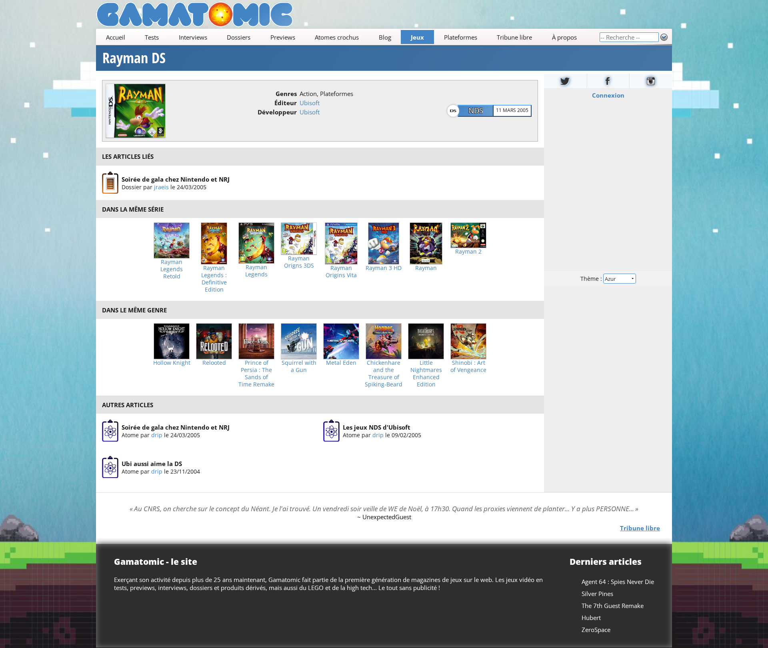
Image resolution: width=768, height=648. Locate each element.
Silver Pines (597, 594)
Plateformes (460, 37)
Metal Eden (341, 362)
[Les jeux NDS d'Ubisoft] (331, 431)
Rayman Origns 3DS (299, 262)
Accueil (115, 37)
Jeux (417, 37)
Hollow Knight (171, 362)
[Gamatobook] (608, 81)
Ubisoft (310, 103)
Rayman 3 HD (384, 268)
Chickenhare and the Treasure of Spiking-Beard (383, 373)
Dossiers (238, 37)
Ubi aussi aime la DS (152, 464)
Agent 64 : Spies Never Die (618, 582)
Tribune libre (514, 37)
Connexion (608, 95)
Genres (286, 94)
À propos (564, 37)
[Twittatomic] (565, 81)
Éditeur (285, 103)
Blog (385, 37)
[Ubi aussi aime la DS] (110, 467)
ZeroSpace (596, 630)
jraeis (161, 186)
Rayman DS (134, 58)
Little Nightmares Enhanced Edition (426, 373)
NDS (475, 110)
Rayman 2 (468, 251)
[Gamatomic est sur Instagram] (651, 81)
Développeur (277, 112)
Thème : (592, 278)
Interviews (193, 37)
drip (156, 435)
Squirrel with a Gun (299, 366)
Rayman (426, 268)
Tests (152, 37)
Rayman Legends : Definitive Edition (214, 278)
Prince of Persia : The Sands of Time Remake (256, 373)
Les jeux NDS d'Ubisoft (376, 427)
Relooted (214, 362)
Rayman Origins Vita (341, 271)
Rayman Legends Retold (171, 269)
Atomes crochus (337, 37)
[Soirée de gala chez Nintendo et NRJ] (110, 183)
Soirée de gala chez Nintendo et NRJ (176, 179)
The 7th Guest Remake (613, 606)
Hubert (591, 618)
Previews (282, 37)
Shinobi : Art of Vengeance (468, 366)
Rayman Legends (256, 271)
